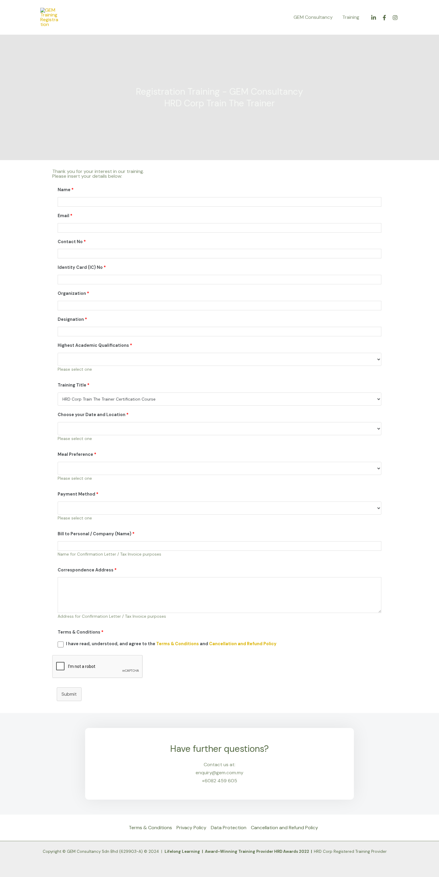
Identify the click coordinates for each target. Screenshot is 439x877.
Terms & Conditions (178, 643)
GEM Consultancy (313, 17)
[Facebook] (384, 17)
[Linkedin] (373, 17)
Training (350, 17)
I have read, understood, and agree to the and (171, 643)
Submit (69, 694)
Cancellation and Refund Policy (243, 643)
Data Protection (228, 827)
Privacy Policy (191, 827)
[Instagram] (395, 17)
